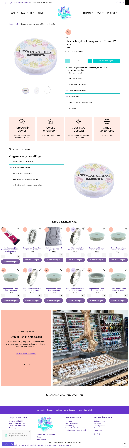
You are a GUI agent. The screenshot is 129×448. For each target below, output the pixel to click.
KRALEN (40, 13)
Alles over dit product (76, 79)
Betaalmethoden (71, 423)
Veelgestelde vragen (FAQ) (75, 430)
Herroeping (69, 426)
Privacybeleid (31, 445)
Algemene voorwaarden (44, 445)
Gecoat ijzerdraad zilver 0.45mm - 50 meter (75, 249)
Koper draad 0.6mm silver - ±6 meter (118, 289)
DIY (31, 13)
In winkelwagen (11, 262)
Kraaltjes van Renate (19, 445)
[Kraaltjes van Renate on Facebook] (3, 3)
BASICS (12, 13)
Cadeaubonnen (99, 421)
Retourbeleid (57, 445)
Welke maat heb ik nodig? (77, 85)
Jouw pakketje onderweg (77, 90)
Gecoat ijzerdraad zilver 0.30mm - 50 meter (75, 289)
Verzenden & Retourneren (75, 428)
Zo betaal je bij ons (75, 96)
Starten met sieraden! (17, 423)
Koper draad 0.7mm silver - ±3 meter (10, 289)
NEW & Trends (111, 13)
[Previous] (119, 382)
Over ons (97, 428)
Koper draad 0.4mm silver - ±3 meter (96, 249)
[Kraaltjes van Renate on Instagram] (6, 3)
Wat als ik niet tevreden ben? (22, 173)
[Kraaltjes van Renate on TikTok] (11, 3)
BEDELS (22, 13)
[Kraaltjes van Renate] (64, 13)
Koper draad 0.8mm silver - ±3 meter (53, 289)
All (17, 24)
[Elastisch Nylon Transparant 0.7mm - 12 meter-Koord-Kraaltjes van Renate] (36, 56)
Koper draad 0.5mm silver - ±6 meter (118, 249)
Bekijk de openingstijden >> (26, 353)
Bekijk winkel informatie (75, 73)
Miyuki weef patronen (17, 426)
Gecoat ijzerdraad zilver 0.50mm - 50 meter (32, 289)
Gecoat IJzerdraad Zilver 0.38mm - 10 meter (32, 249)
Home (11, 24)
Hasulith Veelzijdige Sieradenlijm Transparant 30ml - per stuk (10, 250)
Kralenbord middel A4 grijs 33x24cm (54, 249)
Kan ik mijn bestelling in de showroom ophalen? (28, 185)
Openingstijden (99, 426)
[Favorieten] (123, 2)
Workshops (17, 2)
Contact (68, 421)
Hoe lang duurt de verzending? (23, 161)
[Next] (124, 382)
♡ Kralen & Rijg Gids (16, 421)
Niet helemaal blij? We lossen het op (81, 102)
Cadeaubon (26, 2)
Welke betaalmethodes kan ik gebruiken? (26, 179)
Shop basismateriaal (64, 221)
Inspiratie (97, 423)
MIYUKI (99, 13)
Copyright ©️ (67, 445)
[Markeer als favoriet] (18, 229)
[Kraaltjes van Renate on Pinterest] (8, 3)
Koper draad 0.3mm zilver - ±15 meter (96, 289)
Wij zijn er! (72, 108)
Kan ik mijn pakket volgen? (21, 167)
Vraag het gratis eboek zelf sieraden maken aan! (64, 443)
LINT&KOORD (87, 13)
